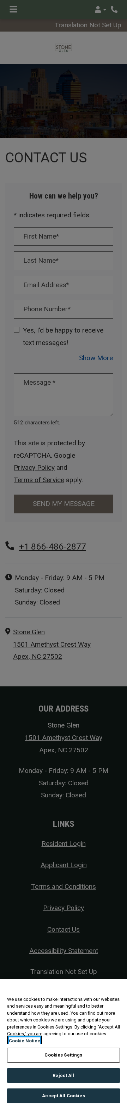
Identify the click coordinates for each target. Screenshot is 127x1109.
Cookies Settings (63, 1055)
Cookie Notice (24, 1040)
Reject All (63, 1075)
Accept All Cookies (63, 1095)
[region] (63, 1044)
